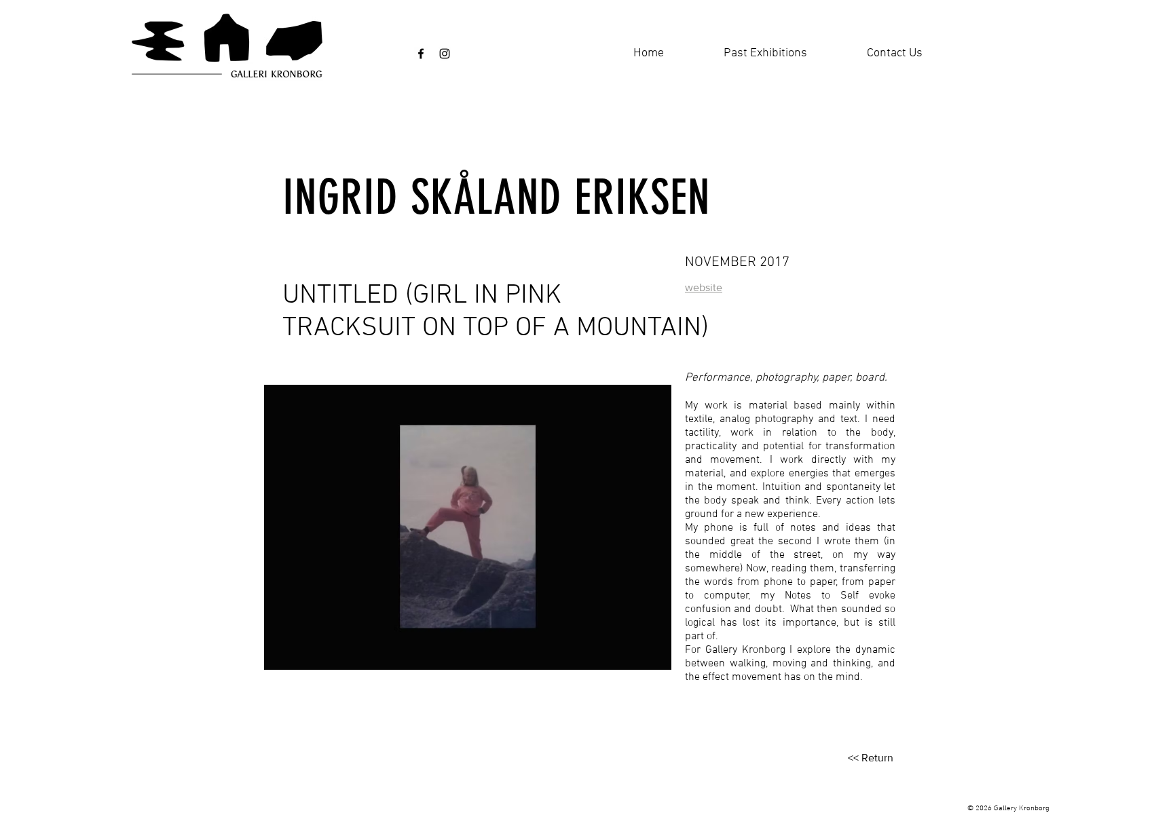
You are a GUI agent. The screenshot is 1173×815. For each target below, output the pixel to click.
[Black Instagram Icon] (444, 53)
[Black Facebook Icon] (421, 53)
